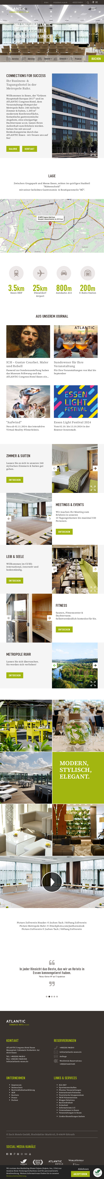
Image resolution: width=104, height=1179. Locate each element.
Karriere (15, 1095)
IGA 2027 (62, 1085)
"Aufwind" (14, 422)
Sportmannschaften (67, 1087)
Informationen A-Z (67, 1107)
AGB (13, 1092)
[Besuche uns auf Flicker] (10, 1154)
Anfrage (63, 1056)
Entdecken (15, 480)
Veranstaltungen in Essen (70, 1112)
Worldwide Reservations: (71, 1061)
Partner (14, 1100)
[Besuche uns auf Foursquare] (14, 1154)
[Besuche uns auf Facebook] (7, 1154)
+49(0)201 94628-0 (67, 1047)
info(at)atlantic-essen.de (17, 1061)
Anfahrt (46, 2)
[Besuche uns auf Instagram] (21, 1154)
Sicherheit (63, 1105)
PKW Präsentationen (68, 1097)
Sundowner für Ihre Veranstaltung (68, 364)
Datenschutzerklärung (16, 1176)
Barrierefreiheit (66, 1102)
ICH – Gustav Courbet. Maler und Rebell (27, 364)
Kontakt (29, 149)
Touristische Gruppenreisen (71, 1095)
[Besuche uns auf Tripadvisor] (26, 1154)
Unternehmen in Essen (69, 1110)
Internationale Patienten (70, 1092)
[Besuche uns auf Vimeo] (18, 1154)
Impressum (16, 1085)
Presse (14, 1097)
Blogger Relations (67, 1100)
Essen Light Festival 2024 (72, 422)
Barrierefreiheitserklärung (23, 1090)
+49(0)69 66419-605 (67, 1064)
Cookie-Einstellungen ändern (72, 1116)
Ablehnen (83, 1169)
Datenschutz (16, 1087)
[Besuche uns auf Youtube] (30, 1154)
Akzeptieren (80, 1174)
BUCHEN (96, 58)
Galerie (13, 149)
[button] (87, 33)
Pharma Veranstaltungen (70, 1090)
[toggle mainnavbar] (93, 9)
